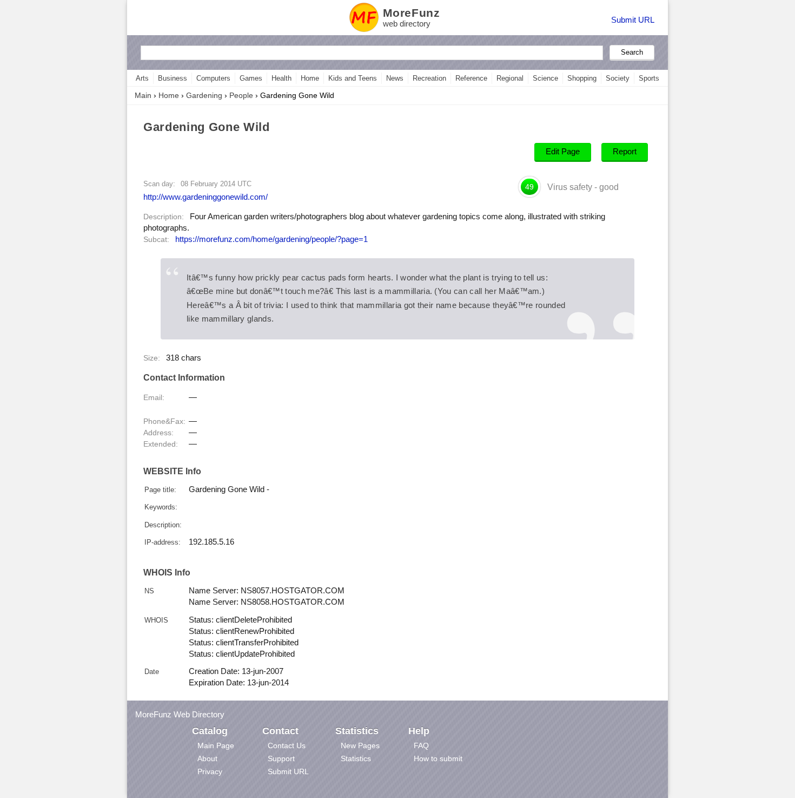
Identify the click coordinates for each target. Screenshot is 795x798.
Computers (213, 78)
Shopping (582, 78)
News (394, 78)
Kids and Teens (352, 78)
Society (618, 78)
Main (143, 95)
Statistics (356, 758)
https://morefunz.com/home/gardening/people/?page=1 (271, 239)
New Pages (360, 745)
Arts (142, 78)
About (207, 758)
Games (251, 78)
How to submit (438, 758)
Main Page (215, 745)
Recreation (429, 78)
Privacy (209, 771)
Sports (649, 78)
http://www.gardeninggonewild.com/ (205, 196)
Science (545, 78)
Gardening (204, 95)
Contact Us (287, 745)
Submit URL (632, 19)
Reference (471, 78)
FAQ (421, 745)
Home (310, 78)
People (241, 95)
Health (281, 78)
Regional (510, 78)
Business (172, 78)
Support (281, 758)
